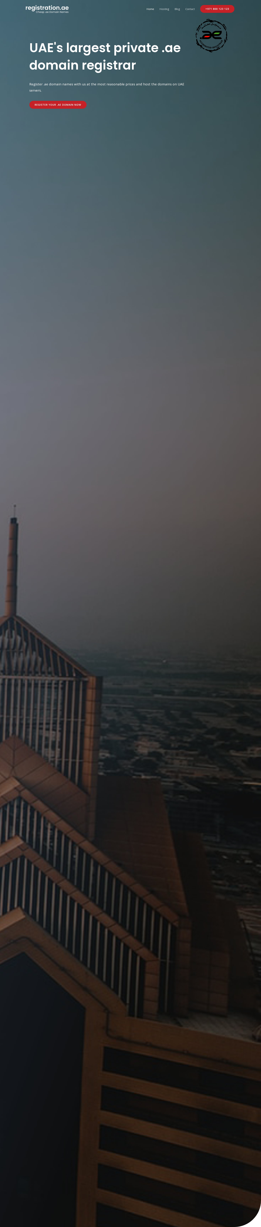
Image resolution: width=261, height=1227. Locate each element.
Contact (190, 9)
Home (150, 9)
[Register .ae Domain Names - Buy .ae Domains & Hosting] (47, 8)
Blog (177, 9)
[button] (217, 9)
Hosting (164, 9)
